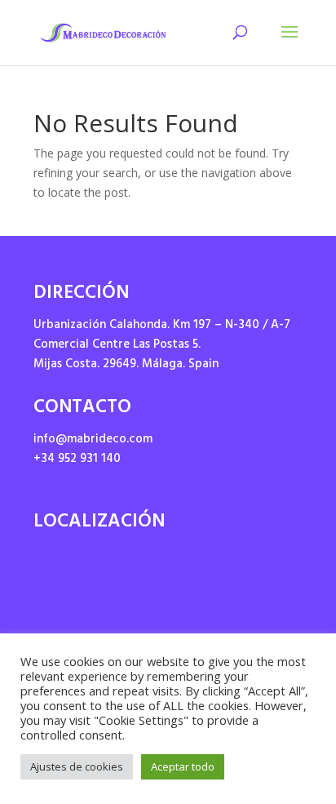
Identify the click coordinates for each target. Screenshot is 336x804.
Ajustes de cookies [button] (76, 766)
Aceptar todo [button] (182, 766)
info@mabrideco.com (93, 440)
